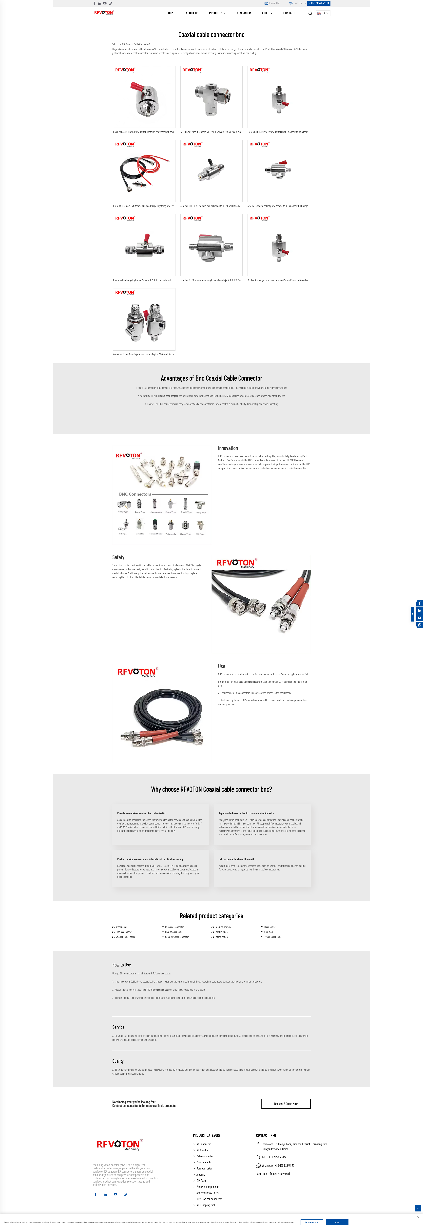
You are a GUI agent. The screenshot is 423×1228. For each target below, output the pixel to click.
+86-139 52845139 (319, 3)
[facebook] (94, 3)
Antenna (200, 1174)
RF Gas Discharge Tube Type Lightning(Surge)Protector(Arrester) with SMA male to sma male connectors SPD (299, 280)
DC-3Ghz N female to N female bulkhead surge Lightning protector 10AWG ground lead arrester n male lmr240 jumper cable (171, 206)
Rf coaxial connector (174, 927)
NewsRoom (244, 13)
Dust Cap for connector (209, 1199)
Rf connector (121, 927)
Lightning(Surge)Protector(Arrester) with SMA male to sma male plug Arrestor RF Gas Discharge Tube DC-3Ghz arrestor (304, 132)
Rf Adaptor (202, 1150)
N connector (269, 927)
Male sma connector (174, 932)
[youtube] (105, 3)
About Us (192, 13)
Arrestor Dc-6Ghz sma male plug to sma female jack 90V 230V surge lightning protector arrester (225, 280)
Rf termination (221, 937)
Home (171, 13)
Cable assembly (204, 1156)
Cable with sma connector (177, 937)
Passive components (207, 1186)
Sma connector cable (125, 937)
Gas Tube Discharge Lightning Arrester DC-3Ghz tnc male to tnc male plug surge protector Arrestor (159, 280)
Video (266, 13)
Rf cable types (221, 932)
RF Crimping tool (205, 1205)
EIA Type (201, 1180)
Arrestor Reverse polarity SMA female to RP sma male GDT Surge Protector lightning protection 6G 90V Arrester (300, 206)
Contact (289, 13)
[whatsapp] (110, 3)
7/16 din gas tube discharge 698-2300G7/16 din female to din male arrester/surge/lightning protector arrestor (232, 132)
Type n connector (124, 932)
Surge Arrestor (204, 1168)
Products (216, 13)
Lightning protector (223, 927)
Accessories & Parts (207, 1193)
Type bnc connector (273, 937)
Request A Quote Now (286, 1104)
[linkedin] (99, 3)
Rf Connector (203, 1144)
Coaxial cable (203, 1162)
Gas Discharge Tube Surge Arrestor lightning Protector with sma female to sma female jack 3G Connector (163, 132)
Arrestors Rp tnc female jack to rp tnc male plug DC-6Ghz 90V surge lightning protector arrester (158, 354)
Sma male (268, 932)
